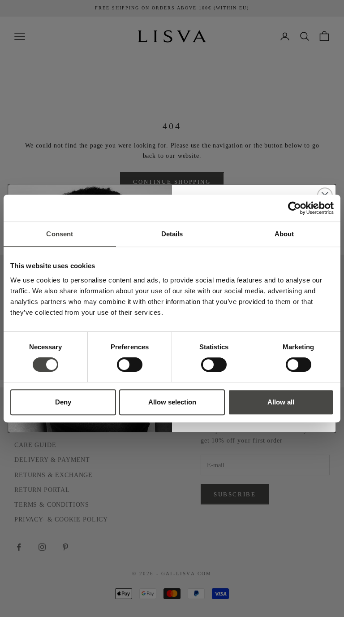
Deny (63, 402)
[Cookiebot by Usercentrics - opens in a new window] (294, 208)
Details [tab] (172, 234)
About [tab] (284, 234)
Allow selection (172, 402)
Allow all (280, 402)
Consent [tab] (59, 234)
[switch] (129, 364)
